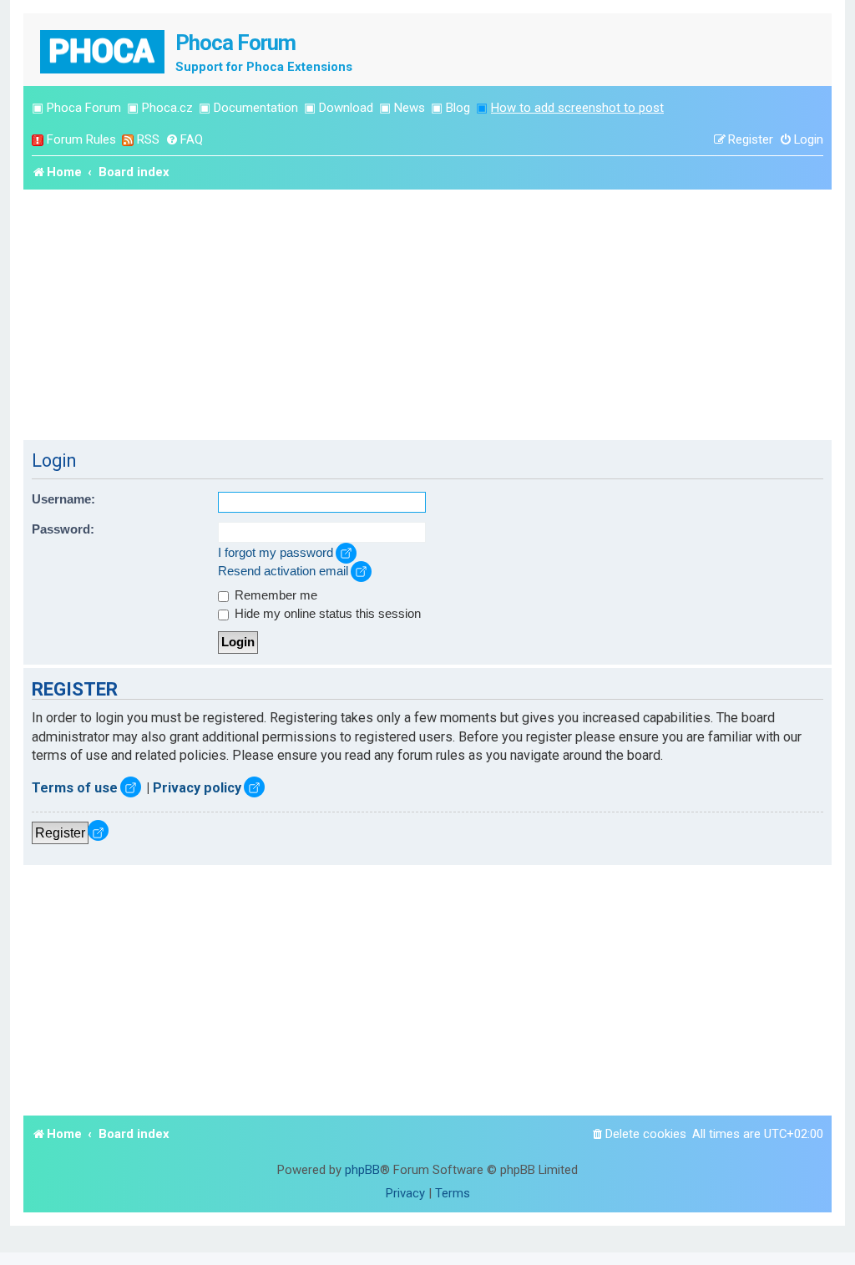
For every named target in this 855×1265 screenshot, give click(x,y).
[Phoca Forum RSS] (128, 140)
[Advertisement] (427, 315)
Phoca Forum (84, 107)
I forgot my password (275, 552)
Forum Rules (81, 139)
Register (60, 832)
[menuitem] (184, 140)
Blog (458, 107)
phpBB (362, 1169)
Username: (63, 499)
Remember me (274, 595)
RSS (148, 139)
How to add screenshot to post (577, 107)
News (409, 107)
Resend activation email (283, 571)
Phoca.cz (167, 107)
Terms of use (75, 788)
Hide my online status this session (326, 613)
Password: (63, 529)
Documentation (256, 107)
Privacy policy (197, 788)
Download (346, 107)
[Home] (103, 50)
